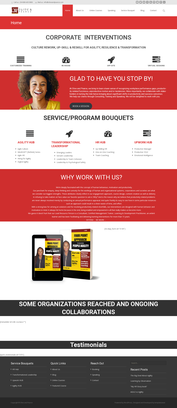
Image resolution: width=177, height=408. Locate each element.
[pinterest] (161, 3)
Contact (153, 10)
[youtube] (144, 3)
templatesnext (160, 403)
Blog (142, 10)
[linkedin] (164, 3)
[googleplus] (157, 3)
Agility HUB (17, 385)
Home (67, 10)
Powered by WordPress (123, 403)
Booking (95, 369)
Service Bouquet (128, 10)
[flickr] (147, 3)
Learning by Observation (140, 381)
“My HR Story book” (138, 386)
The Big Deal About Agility (141, 375)
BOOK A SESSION (81, 106)
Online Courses (95, 10)
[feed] (150, 3)
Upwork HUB (17, 380)
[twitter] (140, 3)
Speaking (111, 10)
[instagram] (154, 3)
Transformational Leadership (24, 375)
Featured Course (59, 385)
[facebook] (137, 3)
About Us (80, 10)
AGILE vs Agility (136, 392)
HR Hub (15, 369)
